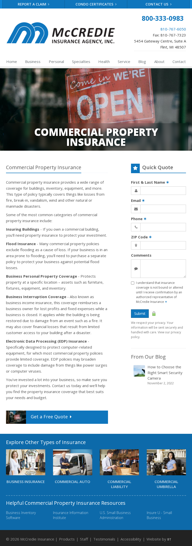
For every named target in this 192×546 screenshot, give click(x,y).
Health (104, 61)
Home (11, 61)
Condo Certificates (95, 4)
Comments (141, 255)
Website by (158, 539)
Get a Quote (49, 417)
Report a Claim (32, 4)
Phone (139, 218)
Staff (84, 539)
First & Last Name (150, 182)
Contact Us (157, 4)
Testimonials (104, 539)
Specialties (81, 61)
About (159, 61)
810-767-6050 (173, 28)
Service (124, 61)
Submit (140, 313)
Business (32, 61)
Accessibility (130, 539)
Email (138, 200)
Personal (56, 61)
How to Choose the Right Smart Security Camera (165, 374)
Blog (142, 61)
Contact (179, 61)
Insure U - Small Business (159, 515)
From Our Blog (148, 356)
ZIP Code (141, 236)
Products (67, 539)
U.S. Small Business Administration (115, 515)
